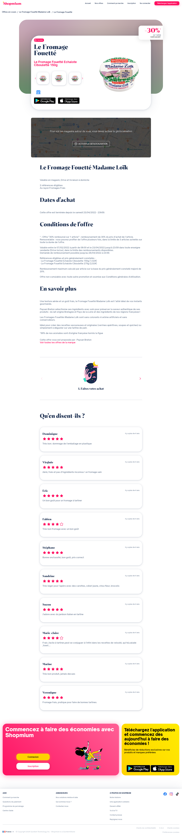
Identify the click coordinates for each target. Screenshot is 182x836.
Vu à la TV (113, 811)
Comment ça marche (115, 3)
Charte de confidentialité (146, 828)
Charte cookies (173, 828)
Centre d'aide (8, 811)
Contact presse (116, 815)
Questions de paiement (12, 802)
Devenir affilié (115, 806)
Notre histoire (115, 797)
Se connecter (145, 3)
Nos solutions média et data (67, 797)
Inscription (132, 3)
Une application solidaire (119, 802)
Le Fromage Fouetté (63, 12)
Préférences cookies (171, 832)
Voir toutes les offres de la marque (57, 342)
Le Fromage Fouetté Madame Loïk (34, 12)
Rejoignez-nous (116, 819)
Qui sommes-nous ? (64, 802)
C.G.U (161, 828)
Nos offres (99, 3)
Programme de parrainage (13, 806)
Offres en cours (9, 12)
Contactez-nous (62, 806)
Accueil (88, 3)
